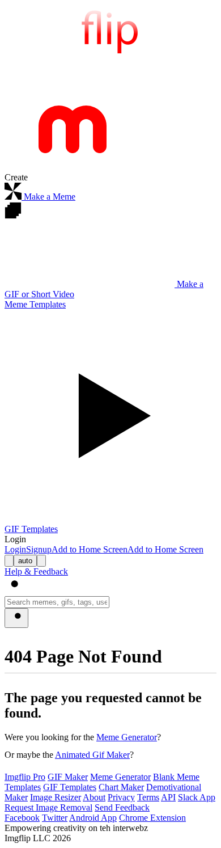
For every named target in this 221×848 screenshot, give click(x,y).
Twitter (54, 817)
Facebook (22, 817)
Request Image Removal (48, 807)
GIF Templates (69, 787)
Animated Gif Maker (92, 755)
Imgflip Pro (25, 777)
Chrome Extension (152, 817)
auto (25, 560)
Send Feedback (122, 807)
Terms (148, 797)
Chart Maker (121, 787)
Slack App (196, 797)
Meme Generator (126, 737)
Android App (93, 817)
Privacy (121, 797)
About (94, 797)
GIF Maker (68, 777)
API (168, 797)
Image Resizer (55, 797)
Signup (39, 549)
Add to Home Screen (90, 549)
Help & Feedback (36, 571)
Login (15, 549)
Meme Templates (35, 304)
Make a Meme (48, 196)
